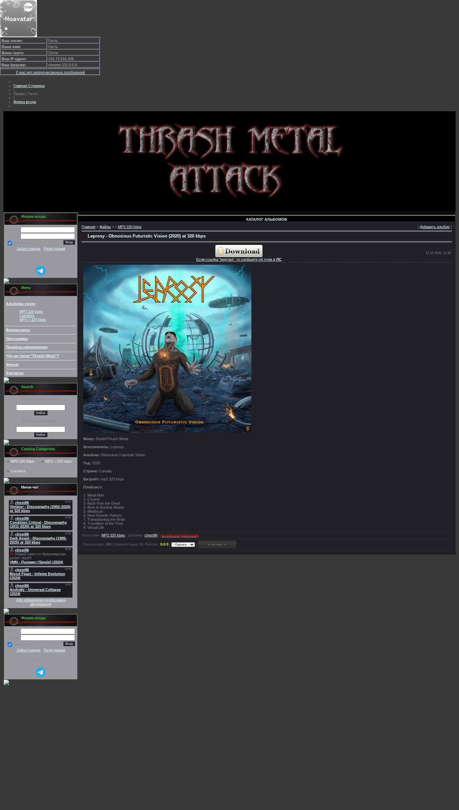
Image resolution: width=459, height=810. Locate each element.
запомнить (22, 243)
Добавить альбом (435, 227)
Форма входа (24, 102)
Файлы (105, 227)
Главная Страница (29, 86)
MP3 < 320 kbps (32, 319)
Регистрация (54, 249)
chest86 (151, 535)
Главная (88, 227)
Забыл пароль (28, 249)
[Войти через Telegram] (41, 271)
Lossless (18, 471)
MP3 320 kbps (22, 461)
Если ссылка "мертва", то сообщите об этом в (239, 259)
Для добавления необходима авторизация (41, 602)
